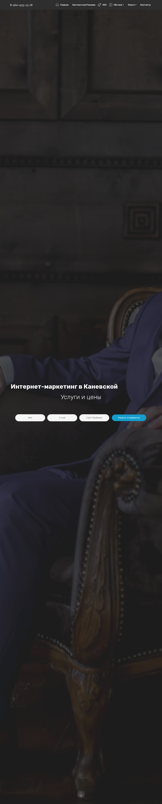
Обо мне (118, 5)
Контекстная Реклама (83, 5)
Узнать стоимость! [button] (129, 418)
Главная (64, 5)
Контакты (145, 5)
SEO (104, 5)
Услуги (131, 5)
